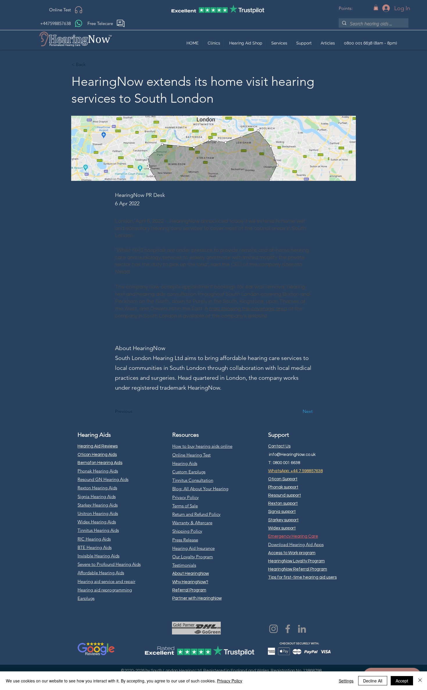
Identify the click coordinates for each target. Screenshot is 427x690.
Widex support (282, 528)
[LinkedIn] (302, 628)
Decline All (372, 681)
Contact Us (279, 446)
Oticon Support (282, 479)
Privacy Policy (229, 681)
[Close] (420, 680)
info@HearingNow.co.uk (292, 454)
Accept (402, 681)
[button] (376, 7)
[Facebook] (287, 628)
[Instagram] (273, 628)
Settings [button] (346, 681)
